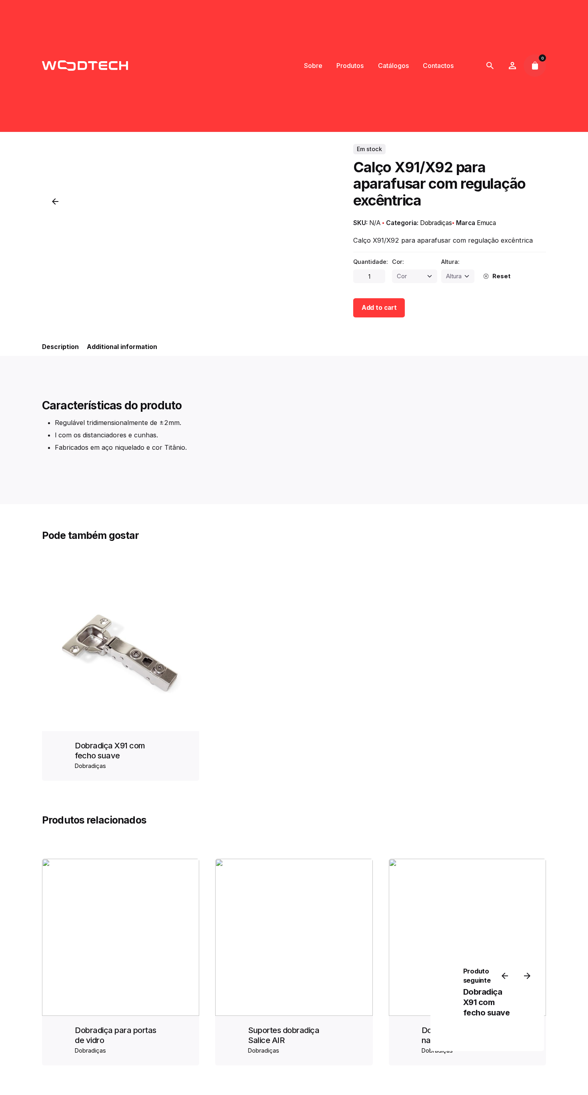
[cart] (535, 65)
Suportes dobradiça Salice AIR (283, 1035)
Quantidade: (370, 261)
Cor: (398, 261)
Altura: (450, 261)
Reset (501, 276)
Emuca (486, 223)
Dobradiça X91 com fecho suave (110, 750)
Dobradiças (436, 223)
